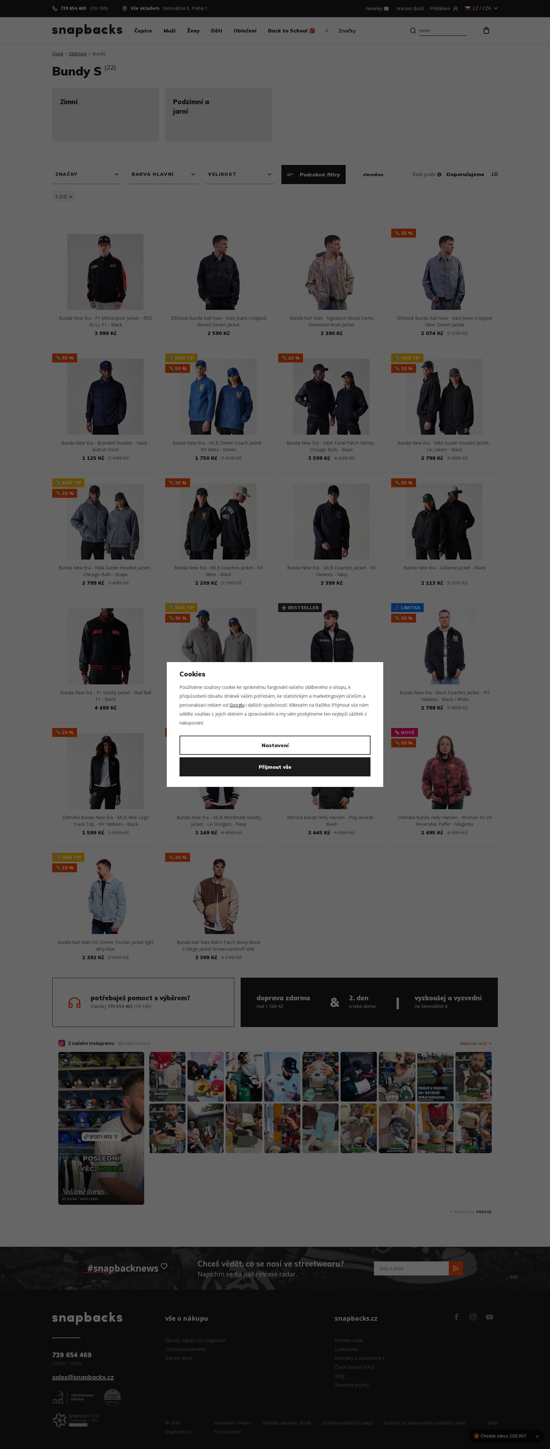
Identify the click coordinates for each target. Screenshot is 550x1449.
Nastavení (275, 745)
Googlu (236, 705)
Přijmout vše (275, 767)
